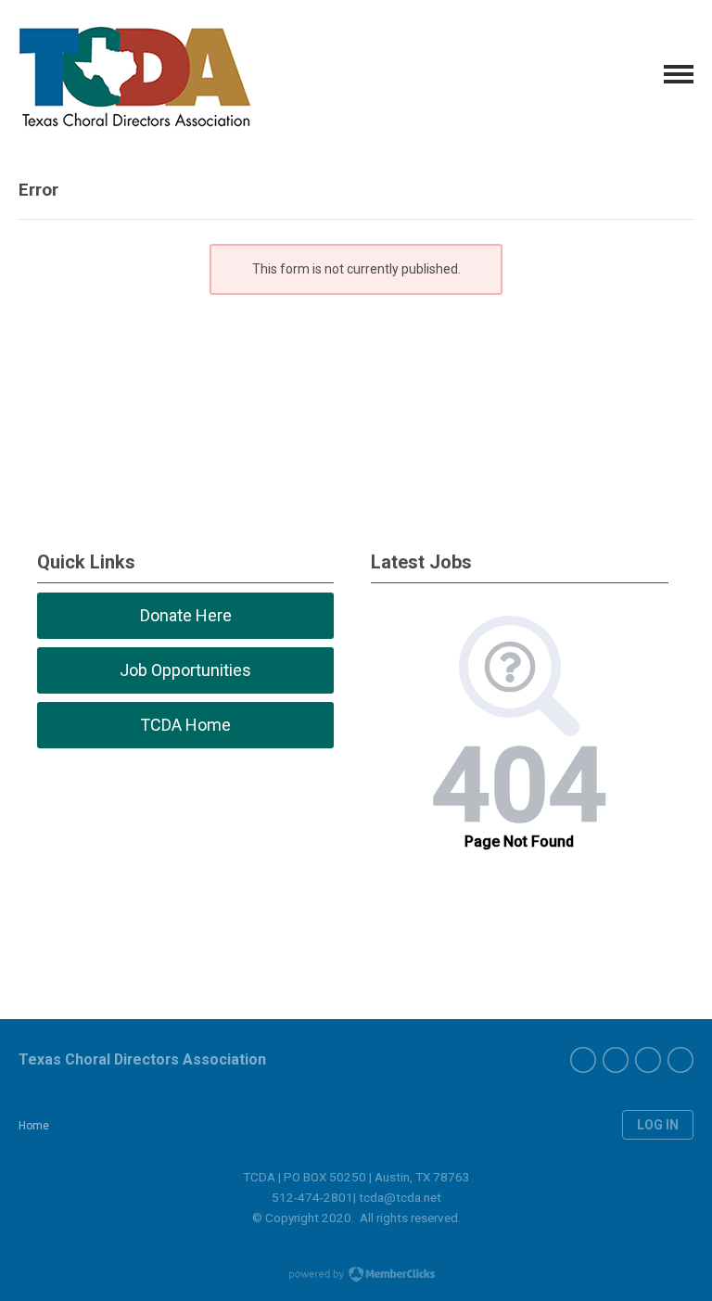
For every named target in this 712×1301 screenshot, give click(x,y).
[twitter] (616, 1060)
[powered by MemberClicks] (356, 1276)
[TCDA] (134, 74)
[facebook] (583, 1060)
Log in (658, 1124)
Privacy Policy (356, 1237)
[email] (680, 1060)
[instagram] (648, 1060)
